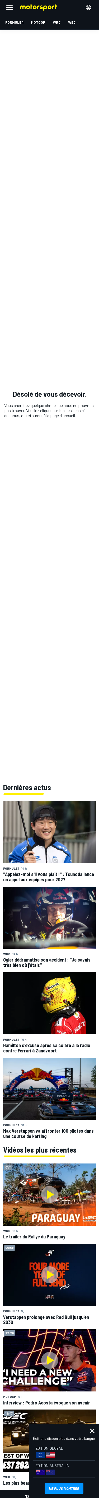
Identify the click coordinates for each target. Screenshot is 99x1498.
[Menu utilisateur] (88, 7)
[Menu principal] (9, 7)
